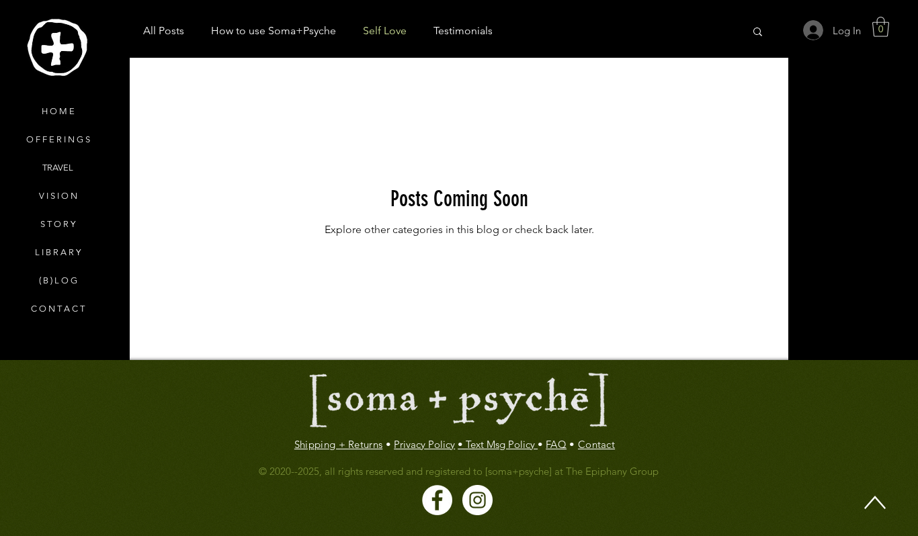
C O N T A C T (58, 309)
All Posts (163, 30)
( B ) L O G (58, 280)
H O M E (58, 111)
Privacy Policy (424, 444)
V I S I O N (58, 196)
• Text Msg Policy (498, 444)
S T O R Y (57, 224)
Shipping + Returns (338, 444)
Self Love (385, 30)
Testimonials (463, 30)
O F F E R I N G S (58, 139)
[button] (880, 27)
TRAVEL (57, 168)
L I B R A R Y (58, 252)
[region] (57, 48)
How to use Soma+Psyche (273, 30)
